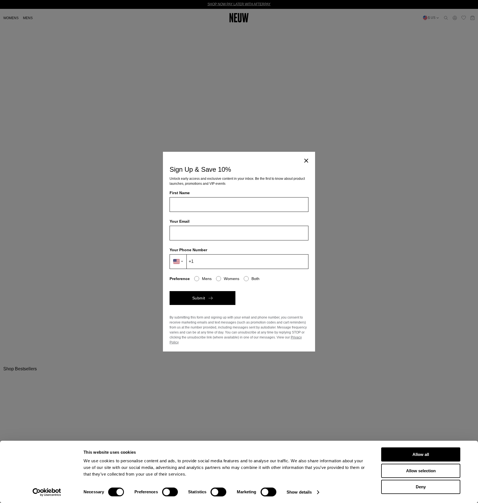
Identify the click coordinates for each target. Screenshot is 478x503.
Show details (299, 492)
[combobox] (178, 262)
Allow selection (421, 470)
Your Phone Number (188, 250)
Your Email (179, 221)
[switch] (170, 491)
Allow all (420, 454)
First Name (180, 193)
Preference (180, 278)
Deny (421, 486)
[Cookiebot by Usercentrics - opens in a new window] (47, 492)
